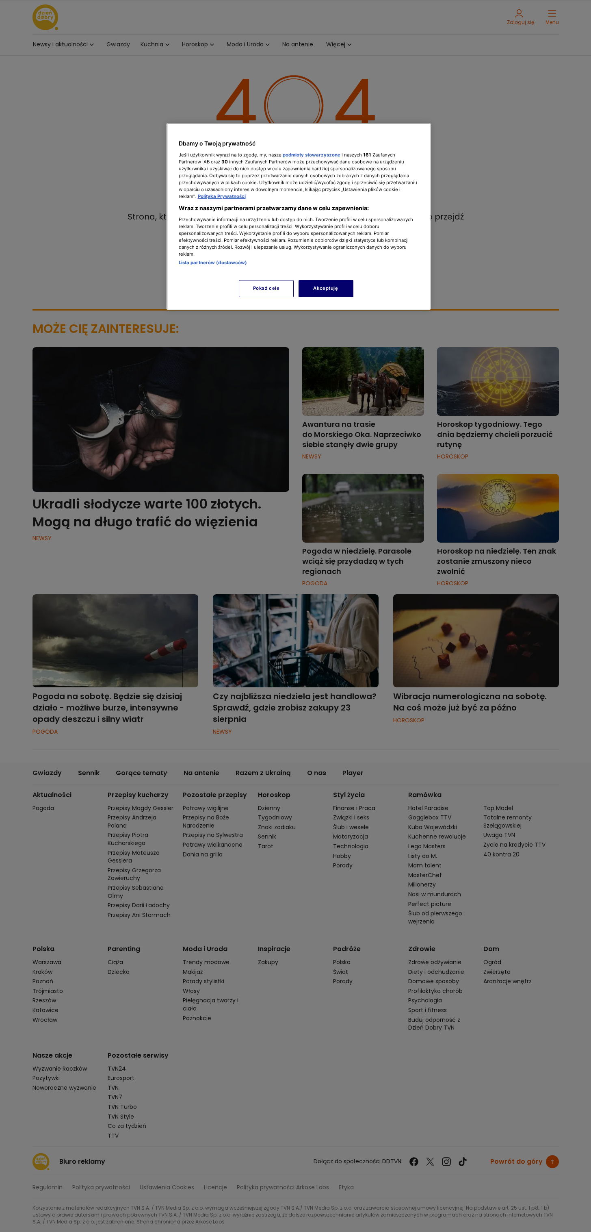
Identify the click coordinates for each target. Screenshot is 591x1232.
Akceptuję (325, 288)
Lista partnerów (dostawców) (213, 262)
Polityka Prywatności (222, 196)
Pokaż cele (266, 288)
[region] (299, 216)
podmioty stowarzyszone (311, 155)
